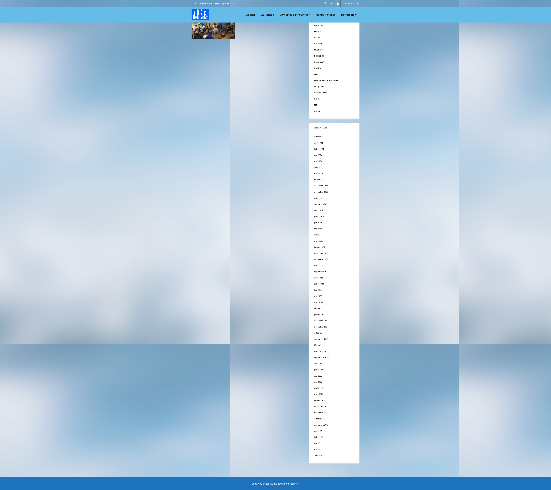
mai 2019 (317, 449)
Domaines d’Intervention (295, 14)
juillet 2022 (319, 284)
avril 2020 (318, 388)
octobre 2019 (319, 419)
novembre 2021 (320, 327)
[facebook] (325, 3)
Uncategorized (320, 92)
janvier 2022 (319, 314)
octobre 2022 (320, 265)
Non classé (319, 62)
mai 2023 (318, 229)
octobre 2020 (320, 351)
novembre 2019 (320, 412)
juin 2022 (318, 290)
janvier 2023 (319, 247)
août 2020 (318, 363)
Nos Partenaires (325, 14)
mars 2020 (318, 394)
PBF (315, 105)
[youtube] (338, 3)
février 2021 (319, 345)
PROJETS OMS (320, 86)
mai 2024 (318, 161)
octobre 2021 (319, 333)
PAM (316, 74)
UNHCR (317, 111)
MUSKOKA (318, 50)
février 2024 (319, 180)
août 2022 (318, 278)
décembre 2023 (321, 186)
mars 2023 (318, 241)
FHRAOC (318, 31)
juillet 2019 (318, 437)
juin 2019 (318, 443)
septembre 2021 (321, 339)
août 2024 (318, 143)
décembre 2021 (320, 320)
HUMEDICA (319, 43)
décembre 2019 (320, 406)
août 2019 (318, 431)
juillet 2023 (319, 216)
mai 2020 (318, 382)
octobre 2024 (320, 137)
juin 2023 (318, 222)
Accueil (250, 14)
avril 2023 (318, 235)
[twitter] (331, 3)
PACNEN (317, 68)
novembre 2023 (321, 192)
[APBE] (200, 14)
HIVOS (317, 37)
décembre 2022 (321, 253)
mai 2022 (318, 296)
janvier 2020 (319, 400)
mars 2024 (318, 173)
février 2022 (319, 308)
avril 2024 (318, 167)
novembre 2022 (321, 259)
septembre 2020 (321, 357)
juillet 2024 (319, 149)
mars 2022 (318, 302)
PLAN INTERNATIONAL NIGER (326, 80)
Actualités (267, 14)
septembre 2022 (321, 271)
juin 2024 (318, 155)
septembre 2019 (321, 425)
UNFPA (317, 99)
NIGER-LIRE (319, 56)
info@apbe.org (226, 3)
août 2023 (318, 210)
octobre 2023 (320, 198)
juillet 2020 (319, 370)
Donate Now (349, 14)
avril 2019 (318, 455)
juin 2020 (318, 376)
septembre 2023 (321, 204)
